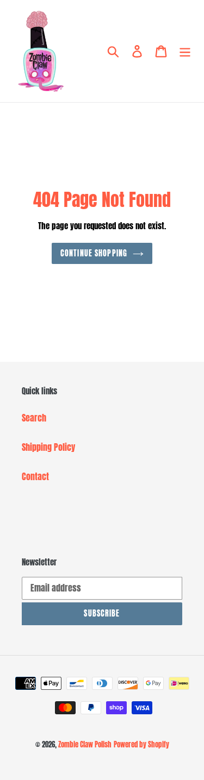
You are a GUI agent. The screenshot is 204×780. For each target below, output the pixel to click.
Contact (35, 476)
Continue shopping (93, 253)
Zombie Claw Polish (85, 744)
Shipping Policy (48, 447)
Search (34, 417)
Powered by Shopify (141, 744)
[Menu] (185, 51)
